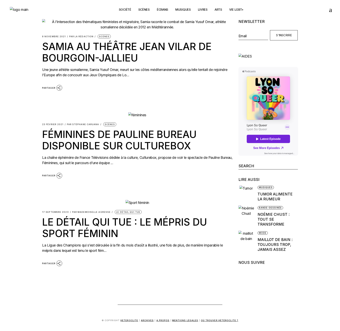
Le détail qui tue (128, 212)
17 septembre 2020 (55, 212)
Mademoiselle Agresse (91, 212)
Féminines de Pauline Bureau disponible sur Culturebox (119, 140)
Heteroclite (129, 320)
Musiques (266, 187)
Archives (147, 320)
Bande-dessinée (270, 207)
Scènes (104, 36)
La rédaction (81, 36)
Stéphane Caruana (83, 124)
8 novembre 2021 (54, 36)
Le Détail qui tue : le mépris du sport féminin (124, 227)
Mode (262, 233)
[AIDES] (268, 56)
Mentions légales (185, 320)
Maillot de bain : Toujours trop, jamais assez (275, 244)
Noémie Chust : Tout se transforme (274, 219)
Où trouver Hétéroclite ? (219, 320)
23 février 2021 (53, 124)
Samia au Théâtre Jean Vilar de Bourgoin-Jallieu (127, 52)
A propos (163, 320)
